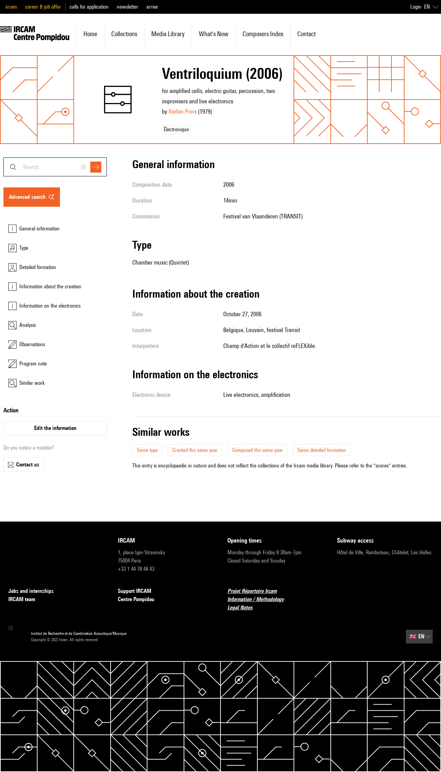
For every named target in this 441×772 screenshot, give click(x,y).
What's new (213, 34)
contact (306, 34)
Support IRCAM (134, 591)
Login (415, 6)
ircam (11, 6)
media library (168, 34)
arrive (152, 6)
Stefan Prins (182, 111)
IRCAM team (21, 599)
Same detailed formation (321, 450)
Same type (147, 450)
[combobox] (55, 166)
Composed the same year (257, 450)
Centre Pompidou (136, 599)
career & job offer (43, 6)
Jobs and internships (31, 591)
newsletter (127, 6)
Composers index (263, 34)
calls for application (89, 6)
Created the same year (195, 450)
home (90, 34)
